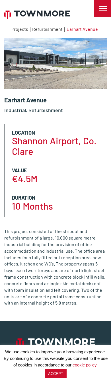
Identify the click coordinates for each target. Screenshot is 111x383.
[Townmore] (37, 14)
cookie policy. (85, 364)
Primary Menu (102, 8)
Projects (19, 29)
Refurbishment (47, 29)
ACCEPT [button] (55, 374)
